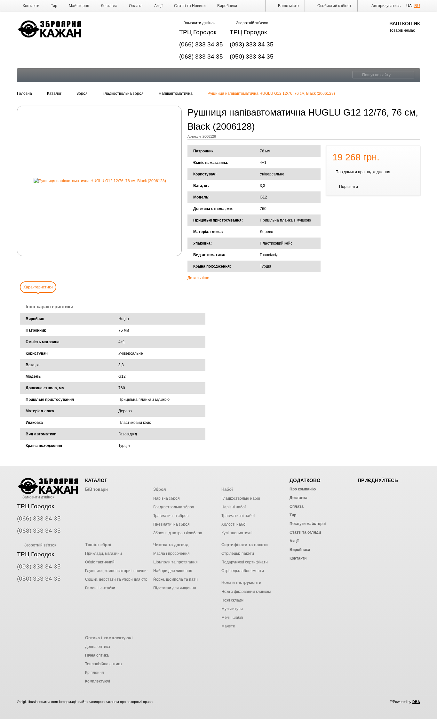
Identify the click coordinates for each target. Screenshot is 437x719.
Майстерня (79, 6)
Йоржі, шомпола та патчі (175, 579)
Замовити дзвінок (199, 23)
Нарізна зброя (166, 498)
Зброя (159, 489)
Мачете (228, 626)
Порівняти (348, 186)
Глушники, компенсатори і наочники (117, 571)
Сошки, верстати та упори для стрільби (121, 579)
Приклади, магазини (103, 553)
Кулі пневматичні (236, 533)
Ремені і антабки (100, 588)
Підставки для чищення (174, 588)
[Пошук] (356, 74)
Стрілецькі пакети (237, 553)
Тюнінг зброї (98, 544)
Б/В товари (96, 489)
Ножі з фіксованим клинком (246, 591)
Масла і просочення (171, 553)
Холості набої (233, 524)
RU (417, 6)
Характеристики (38, 287)
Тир (54, 6)
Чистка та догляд (170, 544)
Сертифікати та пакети (244, 544)
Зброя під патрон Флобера (177, 533)
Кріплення (94, 672)
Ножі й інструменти (241, 582)
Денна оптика (97, 646)
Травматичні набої (238, 515)
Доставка (109, 6)
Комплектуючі (97, 681)
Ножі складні (232, 600)
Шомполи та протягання (175, 562)
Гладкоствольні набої (240, 498)
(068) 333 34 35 (201, 56)
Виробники (227, 6)
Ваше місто (288, 6)
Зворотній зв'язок (252, 23)
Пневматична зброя (171, 524)
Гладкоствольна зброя (173, 507)
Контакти (31, 6)
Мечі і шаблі (232, 617)
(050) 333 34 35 (252, 56)
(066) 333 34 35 (201, 44)
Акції (158, 6)
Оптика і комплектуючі (109, 637)
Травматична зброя (171, 515)
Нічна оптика (97, 655)
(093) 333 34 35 (252, 44)
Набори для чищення (172, 571)
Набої (227, 489)
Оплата (136, 6)
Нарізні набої (233, 507)
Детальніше (198, 278)
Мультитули (232, 609)
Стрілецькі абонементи (242, 571)
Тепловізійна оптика (103, 664)
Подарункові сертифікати (244, 562)
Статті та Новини (190, 6)
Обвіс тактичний (100, 562)
